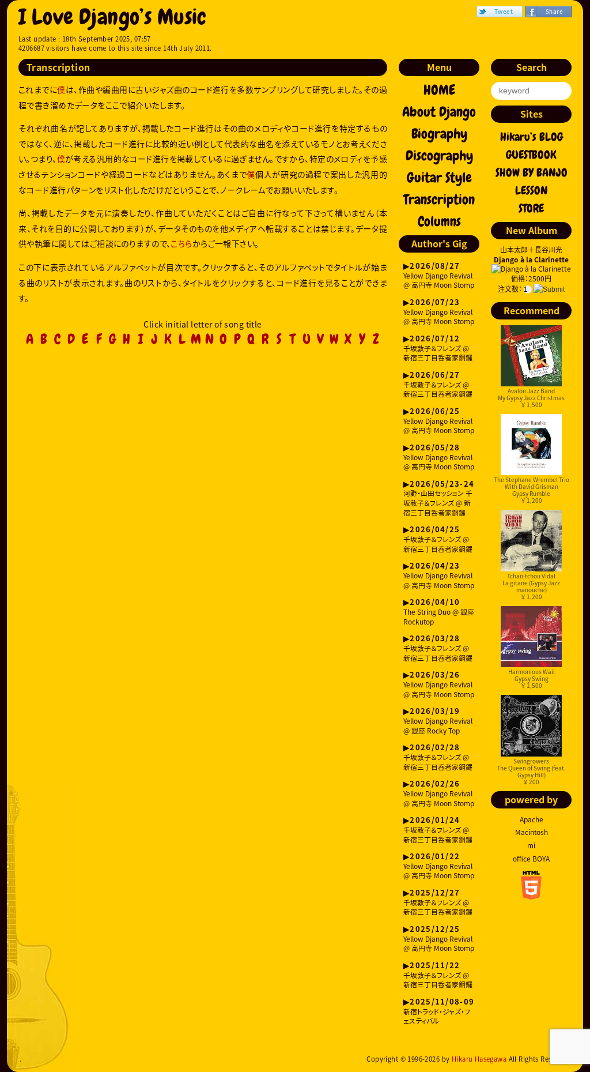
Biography (439, 134)
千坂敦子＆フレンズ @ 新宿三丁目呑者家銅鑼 (437, 348)
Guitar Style (439, 178)
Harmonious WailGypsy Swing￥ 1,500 (531, 678)
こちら (181, 243)
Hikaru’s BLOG (531, 136)
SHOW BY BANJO (532, 172)
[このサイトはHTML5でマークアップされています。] (531, 896)
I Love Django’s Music (112, 17)
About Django (439, 112)
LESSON (531, 190)
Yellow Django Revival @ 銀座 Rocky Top (437, 721)
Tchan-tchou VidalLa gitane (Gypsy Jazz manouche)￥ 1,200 (531, 586)
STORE (531, 208)
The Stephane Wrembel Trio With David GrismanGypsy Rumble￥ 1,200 (531, 490)
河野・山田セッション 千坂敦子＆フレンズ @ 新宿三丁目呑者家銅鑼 (438, 499)
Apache (531, 819)
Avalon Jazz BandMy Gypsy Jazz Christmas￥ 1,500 (531, 397)
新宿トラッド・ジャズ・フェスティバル (438, 1012)
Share (554, 11)
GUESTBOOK (531, 154)
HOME (439, 90)
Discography (439, 156)
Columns (439, 221)
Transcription (439, 199)
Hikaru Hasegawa (479, 1059)
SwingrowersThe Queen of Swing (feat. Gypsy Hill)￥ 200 (531, 771)
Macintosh (531, 832)
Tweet (503, 11)
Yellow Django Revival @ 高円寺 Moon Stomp (438, 276)
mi (531, 845)
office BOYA (531, 858)
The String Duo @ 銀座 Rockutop (438, 612)
